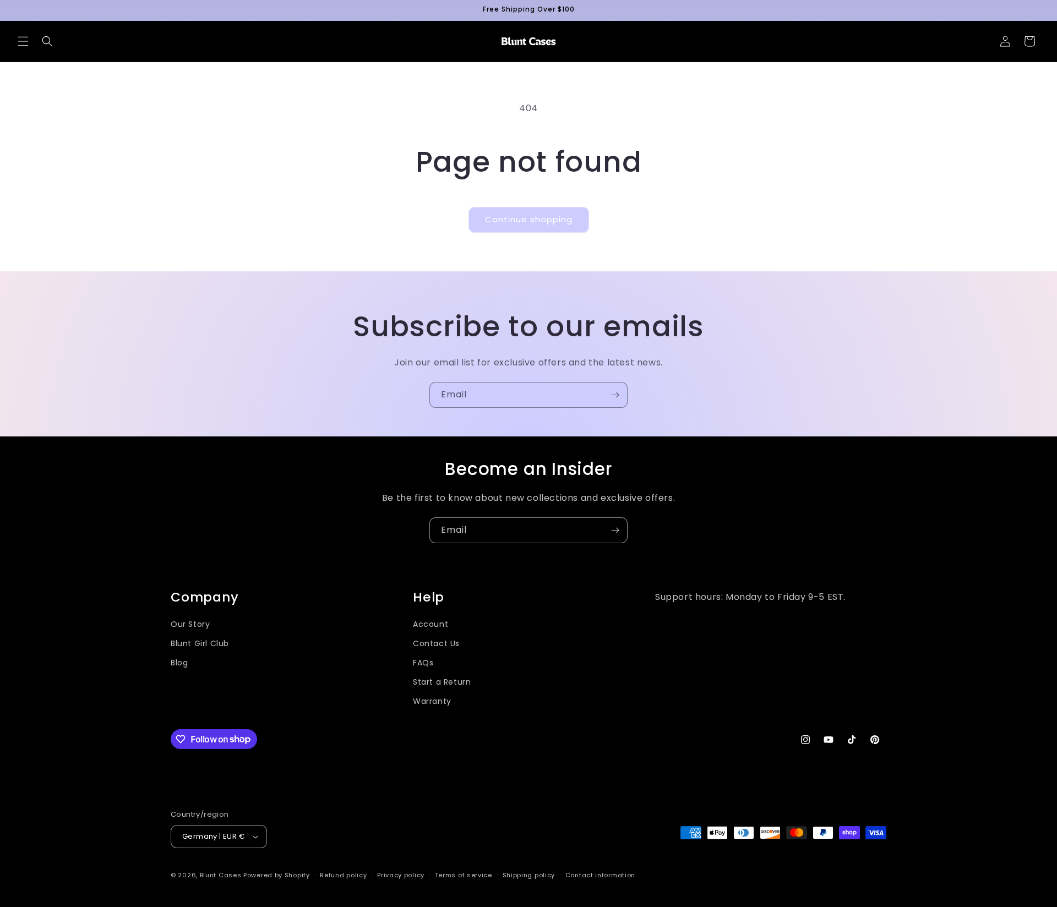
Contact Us (436, 643)
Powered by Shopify (276, 875)
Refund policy (343, 875)
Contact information (600, 875)
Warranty (432, 701)
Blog (179, 662)
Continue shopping (529, 219)
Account (430, 624)
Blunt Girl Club (200, 643)
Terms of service (463, 875)
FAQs (423, 662)
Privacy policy (400, 875)
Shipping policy (529, 875)
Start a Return (442, 681)
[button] (23, 41)
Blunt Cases (221, 875)
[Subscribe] (615, 395)
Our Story (190, 624)
